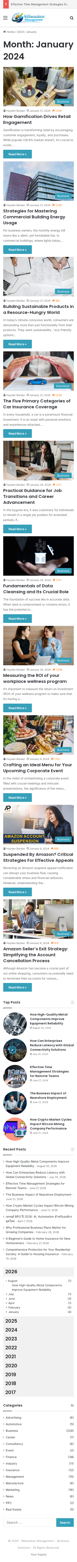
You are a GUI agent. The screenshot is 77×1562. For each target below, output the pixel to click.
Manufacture (15, 1483)
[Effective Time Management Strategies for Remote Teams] (15, 1076)
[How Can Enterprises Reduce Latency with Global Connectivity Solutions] (15, 1050)
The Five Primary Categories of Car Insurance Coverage (37, 404)
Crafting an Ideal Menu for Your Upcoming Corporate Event (37, 768)
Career (10, 1437)
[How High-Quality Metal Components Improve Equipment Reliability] (15, 1024)
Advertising (13, 1417)
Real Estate (13, 1509)
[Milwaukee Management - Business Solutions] (28, 18)
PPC (9, 1503)
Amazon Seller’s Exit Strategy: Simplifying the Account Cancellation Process (35, 955)
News (9, 1496)
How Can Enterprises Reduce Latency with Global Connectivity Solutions (52, 1045)
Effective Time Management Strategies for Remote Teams (49, 1071)
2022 (11, 1347)
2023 (11, 1338)
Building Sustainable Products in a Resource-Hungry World (38, 309)
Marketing (12, 1489)
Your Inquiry (39, 1554)
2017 (10, 1392)
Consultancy (14, 1444)
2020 (11, 1365)
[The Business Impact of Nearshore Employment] (15, 1102)
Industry (11, 1463)
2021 (10, 1356)
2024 (20, 31)
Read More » (18, 154)
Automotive (14, 1424)
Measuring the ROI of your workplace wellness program (35, 678)
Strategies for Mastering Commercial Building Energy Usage (34, 217)
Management (15, 1476)
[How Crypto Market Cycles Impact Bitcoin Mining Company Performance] (15, 1129)
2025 (11, 1321)
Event (10, 1450)
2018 (10, 1383)
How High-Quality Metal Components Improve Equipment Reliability (49, 1019)
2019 (10, 1374)
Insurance (12, 1470)
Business (12, 1430)
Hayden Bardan (15, 110)
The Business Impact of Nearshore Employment (48, 1095)
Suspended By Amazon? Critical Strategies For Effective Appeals (38, 857)
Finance (11, 1457)
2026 (11, 1271)
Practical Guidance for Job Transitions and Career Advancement (32, 496)
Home (10, 31)
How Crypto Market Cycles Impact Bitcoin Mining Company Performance (51, 1124)
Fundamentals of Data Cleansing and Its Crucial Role (36, 589)
